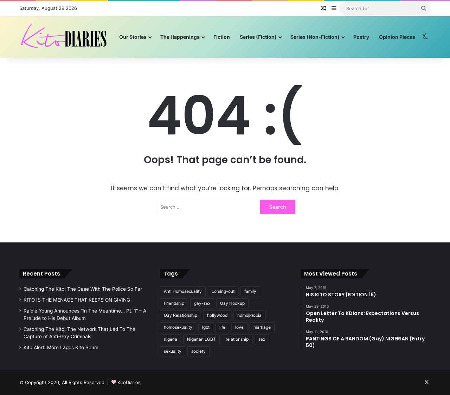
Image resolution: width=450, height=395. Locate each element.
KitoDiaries (129, 382)
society (198, 351)
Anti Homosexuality (183, 291)
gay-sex (202, 303)
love (239, 327)
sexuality (172, 351)
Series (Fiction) (258, 37)
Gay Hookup (232, 303)
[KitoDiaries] (64, 37)
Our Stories (133, 37)
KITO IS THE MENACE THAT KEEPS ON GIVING (77, 300)
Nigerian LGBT (201, 339)
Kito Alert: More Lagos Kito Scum (61, 347)
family (250, 291)
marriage (262, 327)
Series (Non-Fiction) (315, 37)
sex (261, 339)
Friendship (174, 303)
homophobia (249, 315)
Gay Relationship (180, 315)
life (222, 327)
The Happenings (180, 37)
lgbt (206, 327)
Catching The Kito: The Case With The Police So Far (83, 289)
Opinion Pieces (397, 37)
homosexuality (178, 327)
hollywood (217, 315)
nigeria (170, 339)
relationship (237, 339)
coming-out (223, 291)
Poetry (361, 37)
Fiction (221, 37)
